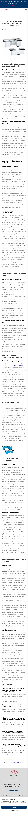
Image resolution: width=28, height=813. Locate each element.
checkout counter (17, 365)
